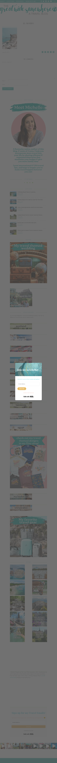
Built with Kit (28, 396)
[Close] (39, 364)
